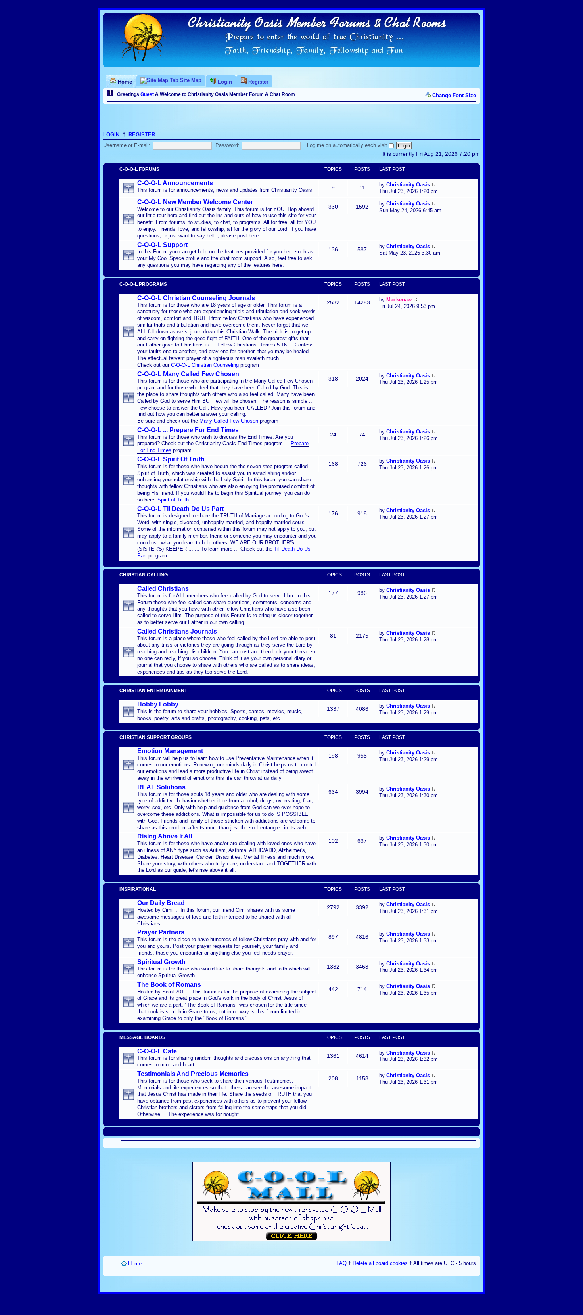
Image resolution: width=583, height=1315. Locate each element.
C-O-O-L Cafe (157, 1051)
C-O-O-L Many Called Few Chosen (188, 374)
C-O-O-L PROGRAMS (143, 284)
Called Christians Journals (177, 631)
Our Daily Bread (161, 903)
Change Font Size (454, 95)
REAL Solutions (161, 787)
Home (135, 1264)
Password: (227, 145)
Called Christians (163, 588)
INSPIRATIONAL (137, 889)
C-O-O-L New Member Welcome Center (195, 202)
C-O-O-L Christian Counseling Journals (196, 298)
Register (141, 135)
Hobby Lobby (157, 704)
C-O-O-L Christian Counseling (205, 365)
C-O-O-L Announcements (175, 183)
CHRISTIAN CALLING (143, 575)
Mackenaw (399, 299)
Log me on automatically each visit (348, 145)
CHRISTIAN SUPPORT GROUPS (155, 737)
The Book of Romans (169, 984)
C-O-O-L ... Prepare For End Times (188, 430)
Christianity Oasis (408, 185)
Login (111, 135)
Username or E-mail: (126, 145)
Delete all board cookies (380, 1263)
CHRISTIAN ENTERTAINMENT (153, 690)
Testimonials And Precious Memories (193, 1073)
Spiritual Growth (161, 962)
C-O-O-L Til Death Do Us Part (180, 508)
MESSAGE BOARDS (142, 1037)
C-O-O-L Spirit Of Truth (171, 459)
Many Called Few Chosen (228, 421)
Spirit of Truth (173, 500)
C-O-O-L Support (162, 244)
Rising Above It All (164, 836)
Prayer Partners (160, 932)
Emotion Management (170, 751)
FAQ (341, 1263)
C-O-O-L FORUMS (139, 169)
